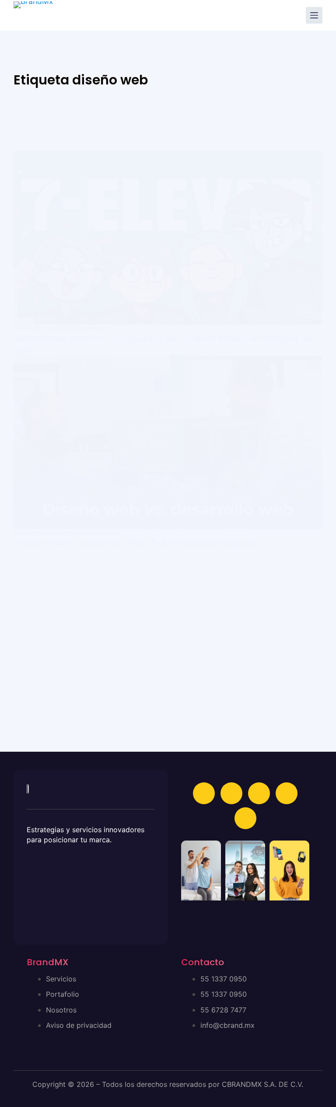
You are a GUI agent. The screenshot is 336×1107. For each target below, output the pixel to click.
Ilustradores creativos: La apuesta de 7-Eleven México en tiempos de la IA (164, 344)
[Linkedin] (231, 793)
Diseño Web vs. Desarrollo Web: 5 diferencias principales (135, 542)
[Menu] (314, 15)
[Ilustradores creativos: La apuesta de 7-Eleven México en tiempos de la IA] (168, 238)
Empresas (28, 328)
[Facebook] (204, 793)
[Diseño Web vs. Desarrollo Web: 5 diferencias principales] (168, 442)
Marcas (96, 328)
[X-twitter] (287, 793)
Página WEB (30, 532)
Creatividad (63, 328)
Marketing (103, 532)
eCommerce (67, 532)
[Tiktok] (245, 818)
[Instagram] (259, 793)
